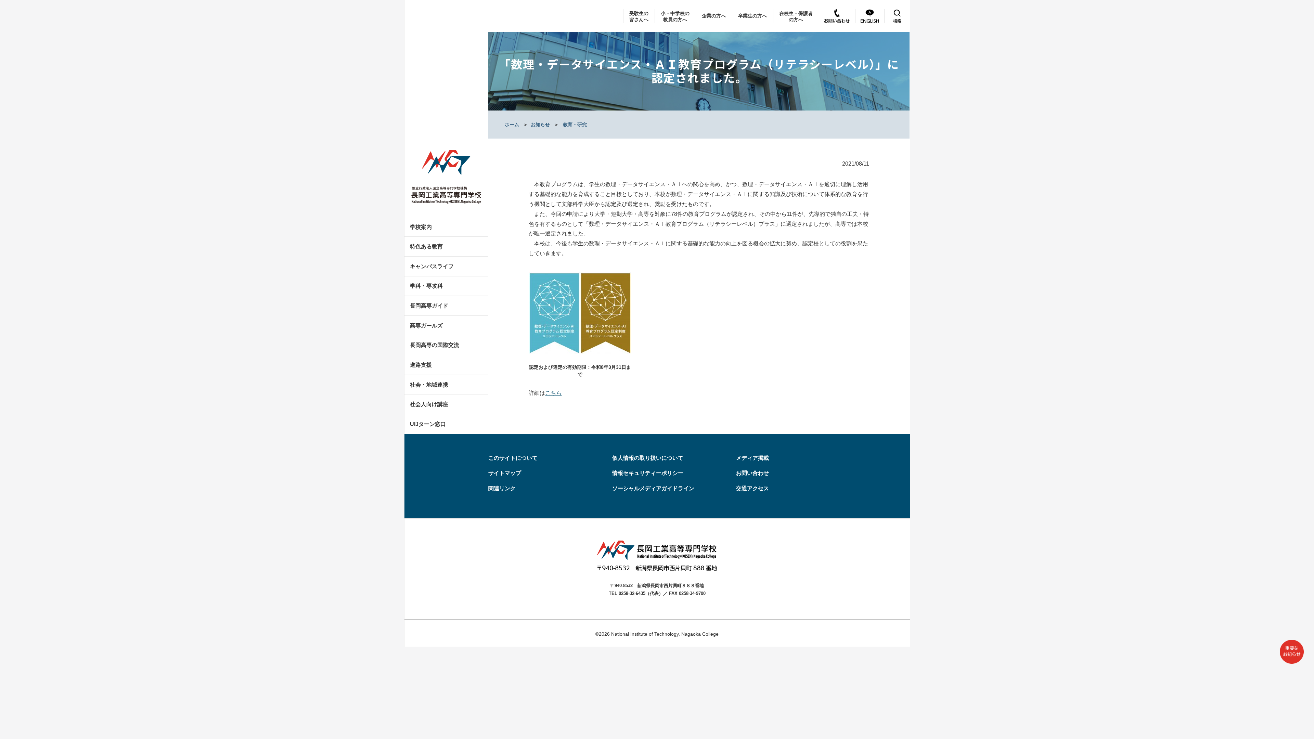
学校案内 (421, 227)
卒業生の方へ (752, 15)
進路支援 (421, 365)
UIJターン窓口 (428, 424)
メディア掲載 (752, 458)
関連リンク (502, 488)
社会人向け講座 (429, 404)
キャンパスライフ (432, 266)
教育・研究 (575, 124)
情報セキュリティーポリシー (647, 473)
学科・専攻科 (426, 286)
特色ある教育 (426, 246)
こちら (553, 393)
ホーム (512, 124)
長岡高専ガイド (429, 306)
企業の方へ (714, 15)
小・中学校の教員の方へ (675, 16)
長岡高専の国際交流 (434, 345)
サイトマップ (504, 473)
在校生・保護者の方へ (796, 16)
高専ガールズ (426, 325)
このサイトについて (513, 458)
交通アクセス (752, 488)
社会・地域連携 (429, 385)
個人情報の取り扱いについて (647, 458)
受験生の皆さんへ (638, 16)
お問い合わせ (752, 473)
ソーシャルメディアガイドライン (653, 488)
